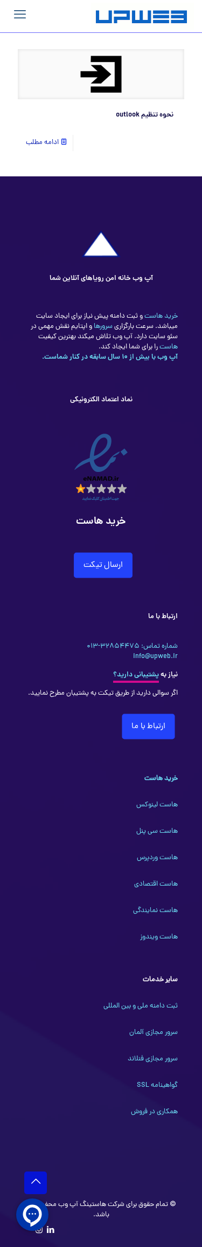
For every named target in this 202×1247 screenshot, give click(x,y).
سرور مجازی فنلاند (153, 1059)
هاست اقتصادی (156, 884)
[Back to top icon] (35, 1182)
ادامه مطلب (42, 143)
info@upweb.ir (155, 657)
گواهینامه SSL (157, 1085)
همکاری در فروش (154, 1112)
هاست (168, 347)
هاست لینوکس (157, 805)
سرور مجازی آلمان (153, 1032)
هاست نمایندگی (155, 911)
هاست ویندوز (159, 937)
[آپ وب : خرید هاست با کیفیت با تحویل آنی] (142, 16)
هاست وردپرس (157, 858)
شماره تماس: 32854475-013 (132, 646)
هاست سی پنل (157, 831)
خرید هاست (160, 316)
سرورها (102, 326)
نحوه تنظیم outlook (144, 115)
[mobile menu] (20, 16)
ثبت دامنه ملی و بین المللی (140, 1006)
